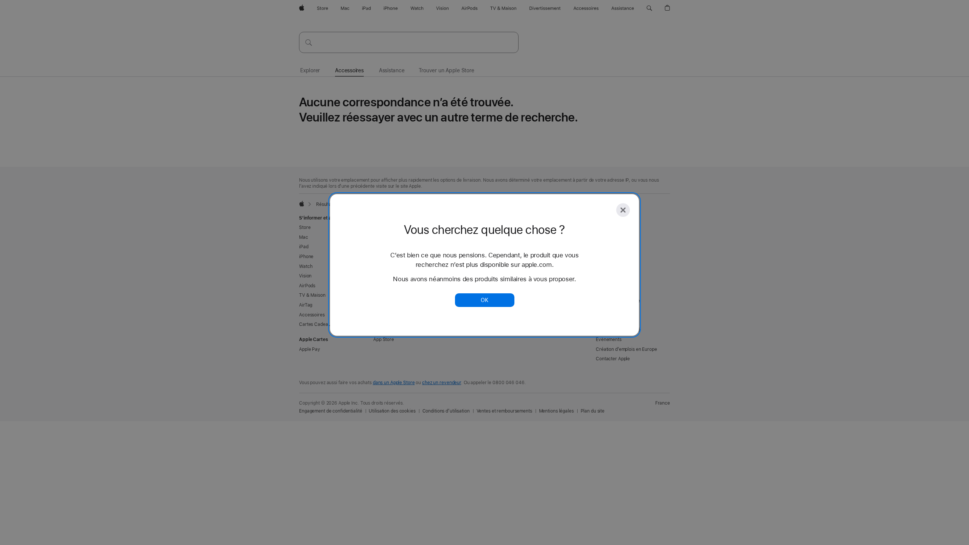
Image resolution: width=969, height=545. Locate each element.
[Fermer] (623, 210)
